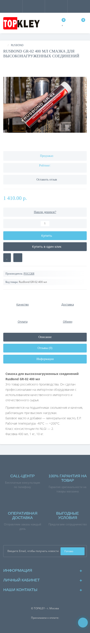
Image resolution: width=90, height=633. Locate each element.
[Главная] (4, 45)
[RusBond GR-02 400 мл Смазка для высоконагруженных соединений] (45, 105)
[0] (63, 24)
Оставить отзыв (46, 179)
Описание (45, 337)
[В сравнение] (17, 257)
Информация (45, 359)
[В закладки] (7, 257)
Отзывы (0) (45, 348)
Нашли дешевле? (45, 212)
